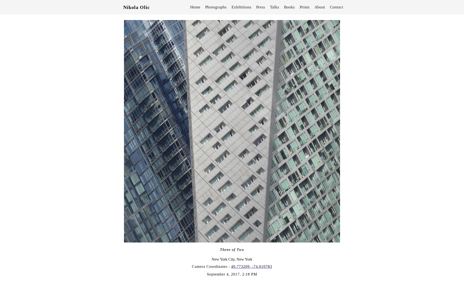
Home (195, 7)
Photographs (216, 7)
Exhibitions (241, 7)
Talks (274, 7)
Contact (336, 7)
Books (289, 7)
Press (260, 7)
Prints (305, 7)
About (319, 7)
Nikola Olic (136, 7)
